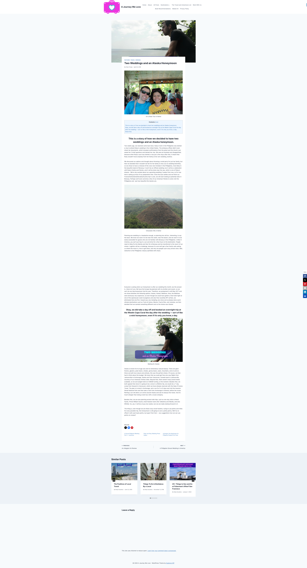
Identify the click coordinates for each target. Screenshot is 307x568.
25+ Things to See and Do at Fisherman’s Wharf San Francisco (182, 486)
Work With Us (197, 5)
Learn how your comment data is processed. (162, 551)
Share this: (128, 131)
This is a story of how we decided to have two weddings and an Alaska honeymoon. (151, 125)
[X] (305, 280)
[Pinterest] (305, 284)
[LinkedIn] (305, 292)
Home (144, 5)
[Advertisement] (153, 270)
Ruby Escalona (119, 489)
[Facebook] (305, 276)
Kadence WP (170, 563)
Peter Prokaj (129, 67)
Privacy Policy (184, 9)
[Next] (193, 480)
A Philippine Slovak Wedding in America (172, 447)
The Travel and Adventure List (181, 5)
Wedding (138, 60)
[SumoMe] (305, 296)
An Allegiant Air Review (129, 447)
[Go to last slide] (114, 480)
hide (156, 122)
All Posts (156, 5)
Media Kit (175, 9)
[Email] (305, 288)
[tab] (150, 498)
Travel (133, 60)
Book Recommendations (163, 9)
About (150, 5)
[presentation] (124, 471)
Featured (127, 60)
